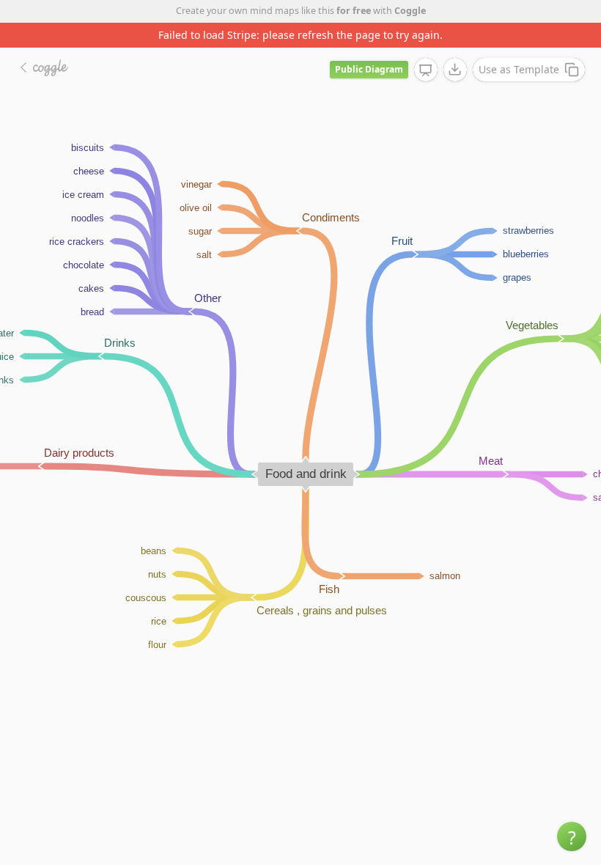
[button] (571, 836)
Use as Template (519, 69)
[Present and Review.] (426, 70)
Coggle (410, 10)
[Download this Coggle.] (455, 69)
